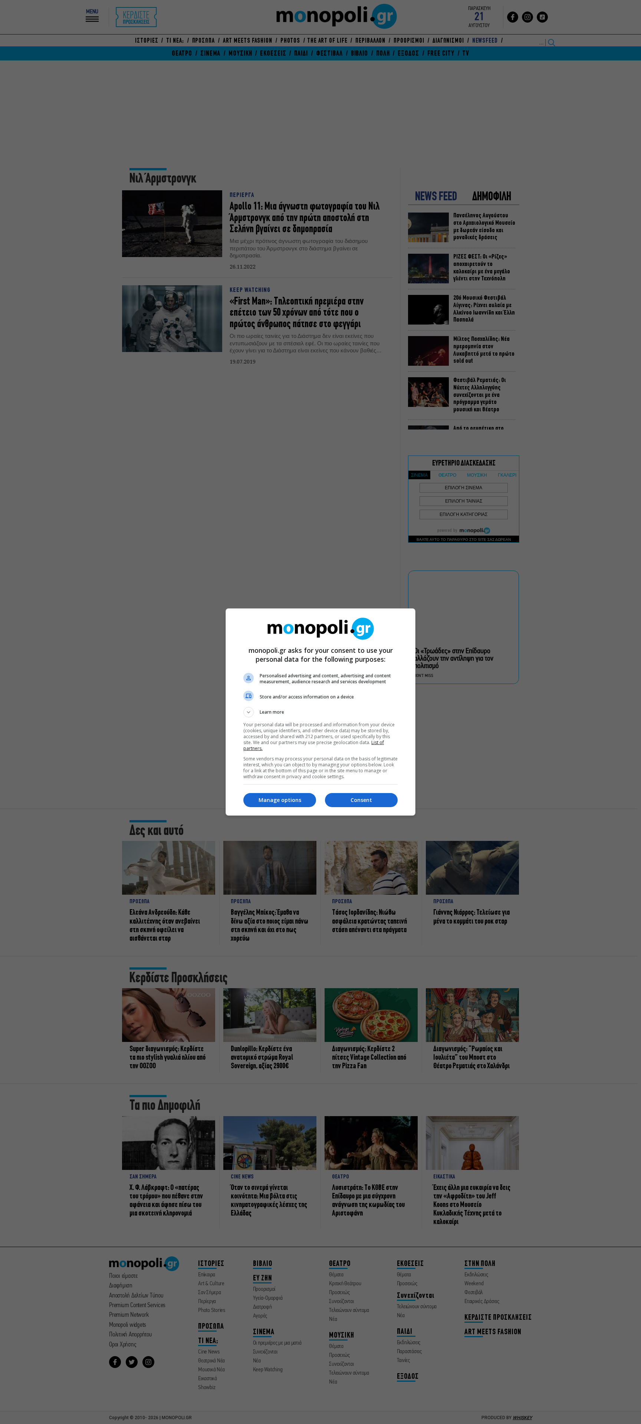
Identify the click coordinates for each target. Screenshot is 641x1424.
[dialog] (320, 712)
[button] (320, 712)
